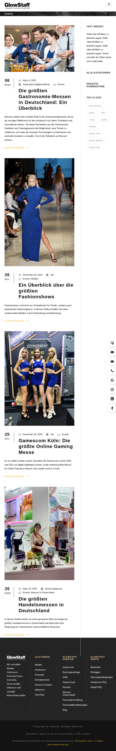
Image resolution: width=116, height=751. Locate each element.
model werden (96, 141)
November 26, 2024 (32, 274)
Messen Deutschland (69, 693)
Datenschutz (69, 682)
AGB (65, 677)
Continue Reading (14, 147)
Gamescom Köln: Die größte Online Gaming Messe (46, 446)
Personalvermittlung (72, 700)
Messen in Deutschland (42, 592)
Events (61, 84)
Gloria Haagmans (53, 588)
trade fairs (94, 147)
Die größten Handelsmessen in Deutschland (41, 604)
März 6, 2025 (29, 80)
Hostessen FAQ (98, 682)
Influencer (40, 689)
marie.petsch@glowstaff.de (36, 84)
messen (92, 127)
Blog (65, 710)
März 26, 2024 (30, 588)
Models (34, 278)
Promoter (39, 674)
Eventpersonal (42, 679)
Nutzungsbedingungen (102, 677)
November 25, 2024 (32, 434)
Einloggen (95, 672)
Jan (52, 274)
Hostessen (40, 669)
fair (103, 113)
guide (91, 120)
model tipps (94, 134)
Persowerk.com (83, 741)
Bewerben (96, 667)
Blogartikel (95, 106)
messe (104, 120)
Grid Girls (39, 694)
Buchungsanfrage (71, 672)
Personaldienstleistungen (75, 705)
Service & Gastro (43, 684)
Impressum (68, 667)
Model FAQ (96, 687)
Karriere (67, 687)
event (92, 113)
